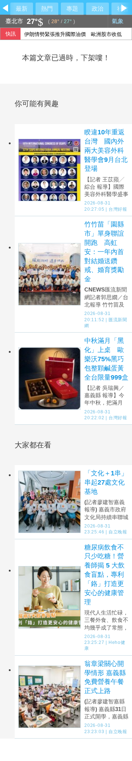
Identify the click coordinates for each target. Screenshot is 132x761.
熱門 (47, 9)
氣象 (118, 21)
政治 (97, 9)
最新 (21, 9)
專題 (72, 9)
